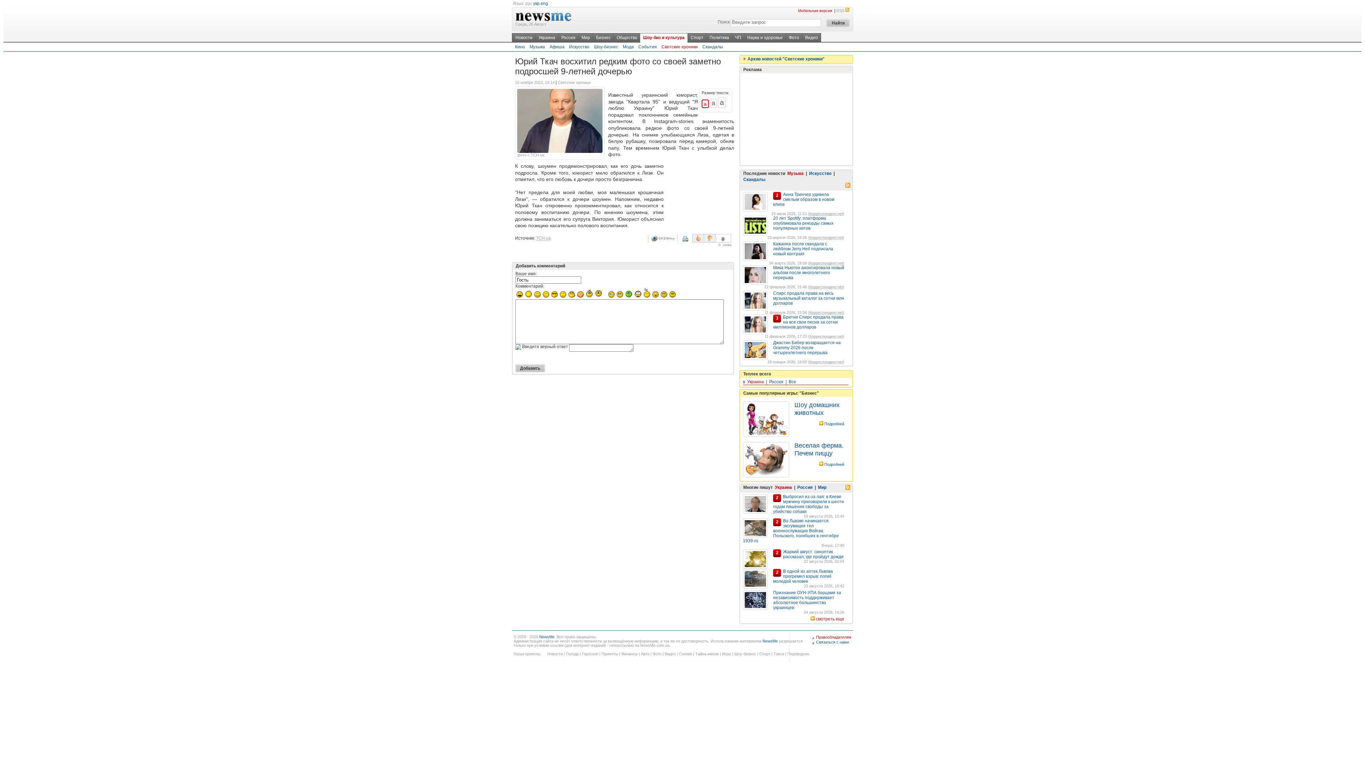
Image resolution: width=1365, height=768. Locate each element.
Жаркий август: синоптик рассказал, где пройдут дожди (813, 554)
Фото (794, 37)
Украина (547, 37)
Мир (586, 37)
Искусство (579, 46)
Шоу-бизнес (606, 46)
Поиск (724, 22)
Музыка (537, 46)
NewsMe (547, 637)
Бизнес (603, 37)
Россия (568, 37)
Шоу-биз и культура (664, 37)
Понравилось (698, 238)
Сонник (685, 654)
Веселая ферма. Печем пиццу (819, 449)
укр (536, 3)
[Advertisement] (700, 190)
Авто (645, 654)
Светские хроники (680, 46)
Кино (520, 46)
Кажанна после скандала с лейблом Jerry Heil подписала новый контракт (803, 248)
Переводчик (798, 654)
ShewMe (664, 238)
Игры (726, 654)
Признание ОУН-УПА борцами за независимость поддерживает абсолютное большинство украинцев (807, 600)
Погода (572, 654)
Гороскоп (590, 654)
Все (792, 381)
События (647, 46)
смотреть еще (830, 619)
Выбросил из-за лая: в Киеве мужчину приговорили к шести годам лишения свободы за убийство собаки (808, 504)
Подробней (834, 424)
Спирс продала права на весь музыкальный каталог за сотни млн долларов (808, 298)
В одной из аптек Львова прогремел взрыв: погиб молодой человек (803, 576)
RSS (840, 11)
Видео (811, 37)
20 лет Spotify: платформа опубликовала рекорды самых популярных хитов (803, 223)
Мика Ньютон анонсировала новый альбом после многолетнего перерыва (808, 272)
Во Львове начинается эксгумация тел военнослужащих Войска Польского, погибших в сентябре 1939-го (791, 530)
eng (544, 3)
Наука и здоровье (765, 37)
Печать (690, 241)
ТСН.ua (543, 238)
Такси (779, 654)
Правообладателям (833, 637)
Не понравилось (710, 238)
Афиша (557, 46)
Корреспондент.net (826, 214)
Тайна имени (707, 654)
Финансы (629, 654)
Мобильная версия (815, 11)
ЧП (738, 37)
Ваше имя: (526, 273)
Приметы (609, 654)
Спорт (697, 37)
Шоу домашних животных (817, 408)
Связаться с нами (832, 642)
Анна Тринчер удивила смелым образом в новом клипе (803, 199)
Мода (628, 46)
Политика (719, 37)
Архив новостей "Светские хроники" (785, 59)
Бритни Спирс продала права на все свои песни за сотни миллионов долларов (808, 322)
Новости (523, 37)
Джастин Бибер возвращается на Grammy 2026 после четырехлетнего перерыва (807, 347)
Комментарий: (529, 286)
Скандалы (712, 46)
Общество (627, 37)
